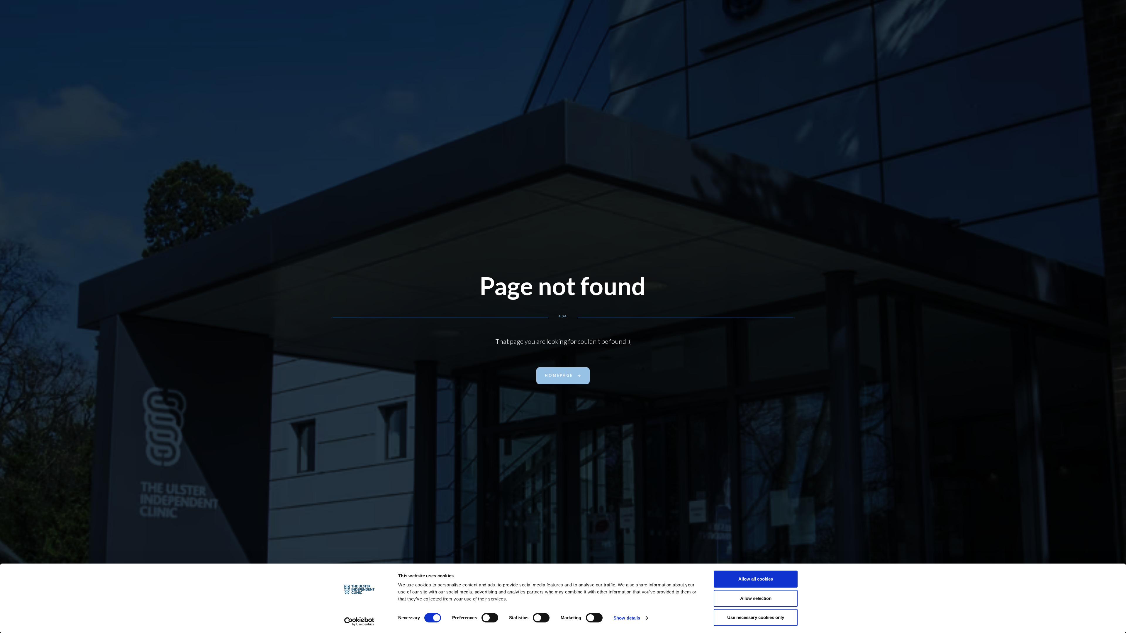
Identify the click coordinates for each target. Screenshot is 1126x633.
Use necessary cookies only (755, 617)
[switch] (489, 617)
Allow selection (755, 598)
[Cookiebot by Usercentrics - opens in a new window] (359, 621)
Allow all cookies (755, 578)
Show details (626, 617)
